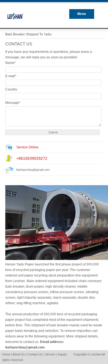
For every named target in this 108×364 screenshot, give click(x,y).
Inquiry (62, 354)
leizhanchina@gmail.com (33, 169)
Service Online (27, 147)
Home (6, 354)
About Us (18, 354)
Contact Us (35, 354)
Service (50, 354)
